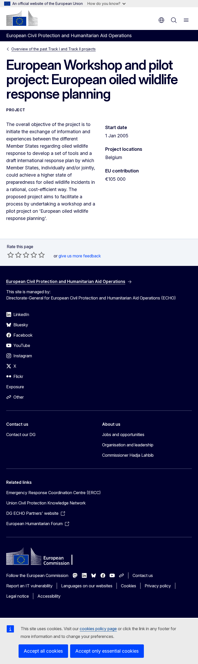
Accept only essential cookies (107, 651)
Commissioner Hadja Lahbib (128, 455)
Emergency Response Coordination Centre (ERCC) (53, 492)
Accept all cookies (43, 651)
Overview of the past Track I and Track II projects (53, 49)
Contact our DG (21, 434)
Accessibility (49, 596)
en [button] (161, 20)
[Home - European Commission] (22, 18)
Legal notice (17, 596)
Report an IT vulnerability (29, 585)
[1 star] (10, 254)
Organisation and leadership (127, 444)
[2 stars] (14, 254)
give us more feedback (80, 255)
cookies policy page (98, 628)
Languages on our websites (86, 585)
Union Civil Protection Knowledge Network (46, 502)
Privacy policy (158, 585)
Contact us (143, 575)
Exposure (15, 386)
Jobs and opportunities (123, 434)
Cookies (128, 585)
